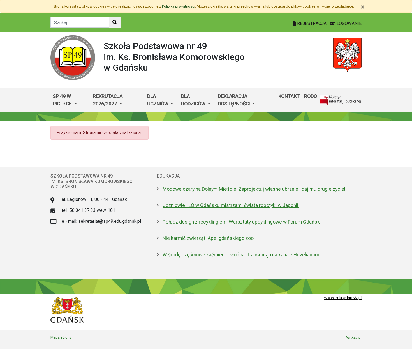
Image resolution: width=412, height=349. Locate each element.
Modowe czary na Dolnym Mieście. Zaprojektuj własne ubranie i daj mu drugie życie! (254, 189)
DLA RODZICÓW (193, 100)
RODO (310, 96)
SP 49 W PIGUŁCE (63, 100)
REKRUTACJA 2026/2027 (107, 100)
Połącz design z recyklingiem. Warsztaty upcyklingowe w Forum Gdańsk (241, 222)
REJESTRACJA (312, 23)
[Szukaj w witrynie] (115, 22)
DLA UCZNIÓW (158, 100)
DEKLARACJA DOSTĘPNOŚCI (234, 100)
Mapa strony (60, 337)
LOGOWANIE (348, 23)
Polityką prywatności (178, 6)
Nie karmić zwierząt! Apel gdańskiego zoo (208, 238)
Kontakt (289, 96)
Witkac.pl (354, 337)
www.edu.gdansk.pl (343, 297)
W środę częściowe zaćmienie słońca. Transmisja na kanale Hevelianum (241, 255)
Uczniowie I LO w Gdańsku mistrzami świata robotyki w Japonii (231, 205)
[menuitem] (70, 100)
